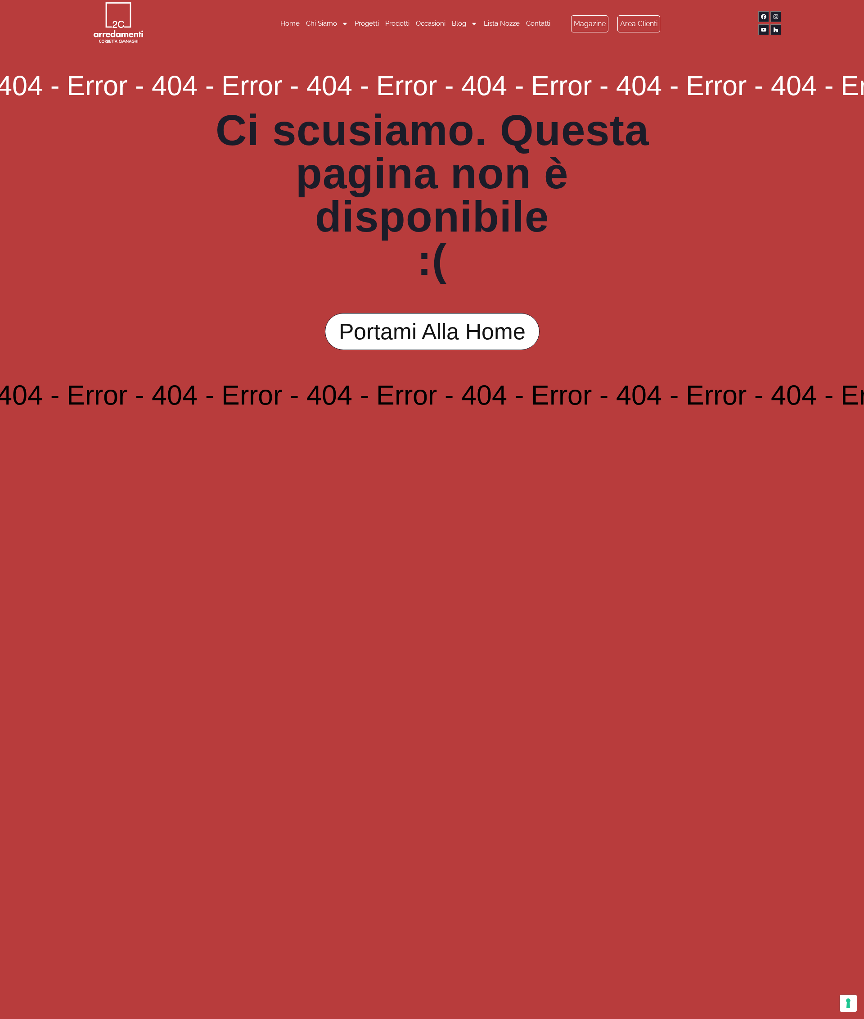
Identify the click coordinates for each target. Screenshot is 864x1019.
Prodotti (397, 23)
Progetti (367, 23)
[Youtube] (763, 29)
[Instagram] (775, 16)
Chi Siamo (321, 23)
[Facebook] (763, 16)
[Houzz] (775, 29)
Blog (459, 23)
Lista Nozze (502, 23)
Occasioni (431, 23)
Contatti (538, 23)
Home (290, 23)
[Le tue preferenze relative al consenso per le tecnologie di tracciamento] (848, 1003)
